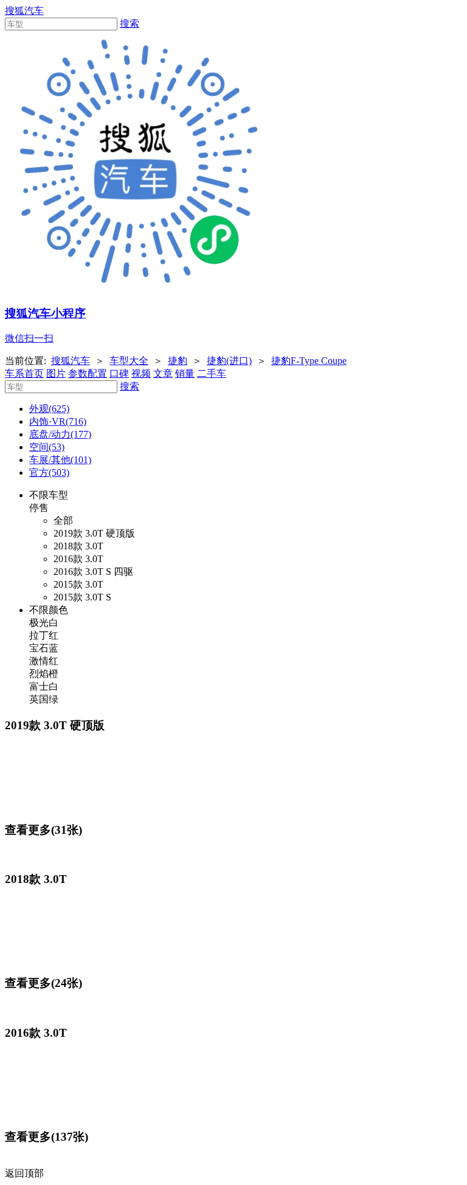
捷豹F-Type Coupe (309, 360)
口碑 (119, 373)
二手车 (211, 373)
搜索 (129, 23)
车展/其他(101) (60, 460)
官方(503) (49, 472)
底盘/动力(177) (60, 434)
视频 (141, 373)
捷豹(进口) (229, 360)
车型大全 (128, 360)
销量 (185, 373)
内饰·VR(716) (57, 421)
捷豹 (177, 360)
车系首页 (24, 373)
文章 (163, 373)
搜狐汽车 (24, 10)
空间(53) (46, 447)
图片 (56, 373)
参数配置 (87, 373)
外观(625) (49, 409)
